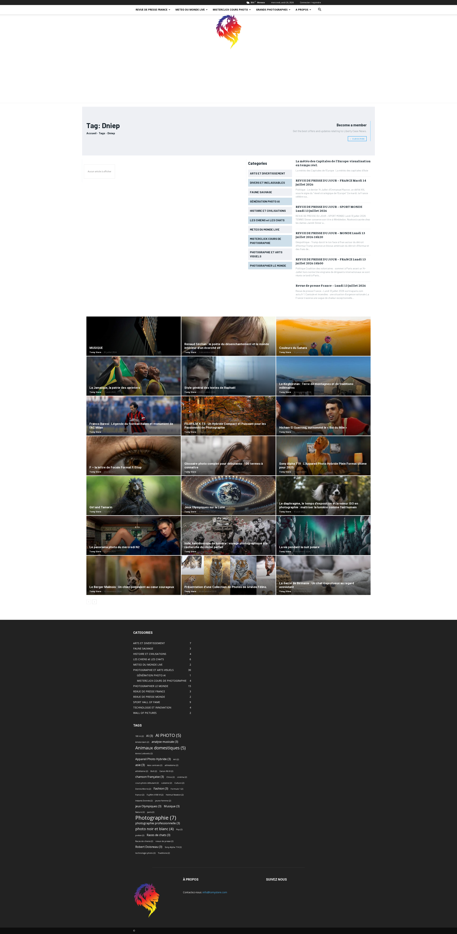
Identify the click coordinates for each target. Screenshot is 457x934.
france (139, 795)
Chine (170, 777)
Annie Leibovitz (144, 753)
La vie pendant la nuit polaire (299, 547)
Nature (140, 812)
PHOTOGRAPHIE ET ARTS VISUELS (153, 670)
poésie (139, 835)
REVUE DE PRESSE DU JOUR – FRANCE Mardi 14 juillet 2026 (331, 182)
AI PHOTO (168, 735)
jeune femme (163, 800)
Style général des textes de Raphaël (209, 387)
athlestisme (171, 765)
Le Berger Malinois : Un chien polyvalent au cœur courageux (131, 587)
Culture (179, 783)
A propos (302, 9)
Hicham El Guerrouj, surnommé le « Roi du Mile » (313, 427)
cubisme (166, 783)
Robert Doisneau (148, 847)
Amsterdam (142, 742)
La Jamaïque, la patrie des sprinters (114, 387)
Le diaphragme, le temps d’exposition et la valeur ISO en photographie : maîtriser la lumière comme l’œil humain (318, 505)
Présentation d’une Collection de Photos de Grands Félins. (225, 587)
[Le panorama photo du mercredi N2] (133, 545)
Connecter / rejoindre (310, 2)
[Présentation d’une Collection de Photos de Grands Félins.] (228, 582)
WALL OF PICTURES (145, 713)
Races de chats (158, 835)
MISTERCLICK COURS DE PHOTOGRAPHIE (161, 680)
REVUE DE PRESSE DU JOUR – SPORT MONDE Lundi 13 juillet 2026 (329, 208)
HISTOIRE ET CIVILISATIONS (149, 654)
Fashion (161, 788)
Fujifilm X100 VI (155, 795)
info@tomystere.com (215, 892)
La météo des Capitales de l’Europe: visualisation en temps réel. (333, 163)
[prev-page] (88, 602)
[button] (319, 10)
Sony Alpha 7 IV (173, 847)
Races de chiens (144, 841)
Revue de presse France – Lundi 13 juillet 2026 (331, 285)
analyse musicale (165, 742)
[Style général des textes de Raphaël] (228, 385)
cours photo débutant (147, 783)
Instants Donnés (144, 800)
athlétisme (141, 771)
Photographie (155, 818)
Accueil (91, 133)
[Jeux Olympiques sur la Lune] (228, 505)
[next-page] (94, 602)
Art (176, 759)
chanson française (149, 777)
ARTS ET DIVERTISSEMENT (149, 643)
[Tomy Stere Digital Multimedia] (228, 31)
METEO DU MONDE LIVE (190, 9)
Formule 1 (177, 789)
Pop (179, 829)
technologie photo (145, 853)
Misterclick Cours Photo (230, 9)
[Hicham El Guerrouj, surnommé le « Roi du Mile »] (323, 425)
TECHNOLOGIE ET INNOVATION (152, 707)
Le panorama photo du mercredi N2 (114, 547)
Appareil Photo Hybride (153, 759)
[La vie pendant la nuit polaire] (323, 545)
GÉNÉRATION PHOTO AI (151, 675)
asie (140, 765)
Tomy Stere (95, 352)
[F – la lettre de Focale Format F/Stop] (133, 465)
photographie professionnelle (157, 823)
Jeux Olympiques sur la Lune (204, 507)
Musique (172, 806)
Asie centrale (154, 765)
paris (150, 812)
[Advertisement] (228, 76)
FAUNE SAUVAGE (143, 648)
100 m (139, 736)
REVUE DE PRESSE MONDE (149, 696)
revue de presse (164, 841)
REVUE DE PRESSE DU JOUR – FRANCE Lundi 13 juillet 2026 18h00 (331, 261)
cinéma (182, 777)
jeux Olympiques (148, 806)
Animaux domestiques (160, 748)
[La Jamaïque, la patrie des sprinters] (133, 382)
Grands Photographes (272, 9)
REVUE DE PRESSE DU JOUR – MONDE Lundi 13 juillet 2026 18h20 (330, 235)
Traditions (164, 853)
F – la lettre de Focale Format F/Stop (115, 467)
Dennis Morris (143, 789)
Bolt (153, 771)
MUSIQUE (96, 348)
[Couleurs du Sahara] (323, 352)
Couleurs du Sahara (293, 348)
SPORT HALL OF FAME (146, 702)
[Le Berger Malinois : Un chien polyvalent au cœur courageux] (133, 585)
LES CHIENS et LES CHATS (148, 659)
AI (149, 736)
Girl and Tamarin (100, 507)
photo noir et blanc (154, 829)
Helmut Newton (175, 795)
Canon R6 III (166, 771)
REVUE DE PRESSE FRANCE (151, 9)
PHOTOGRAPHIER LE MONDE (150, 686)
